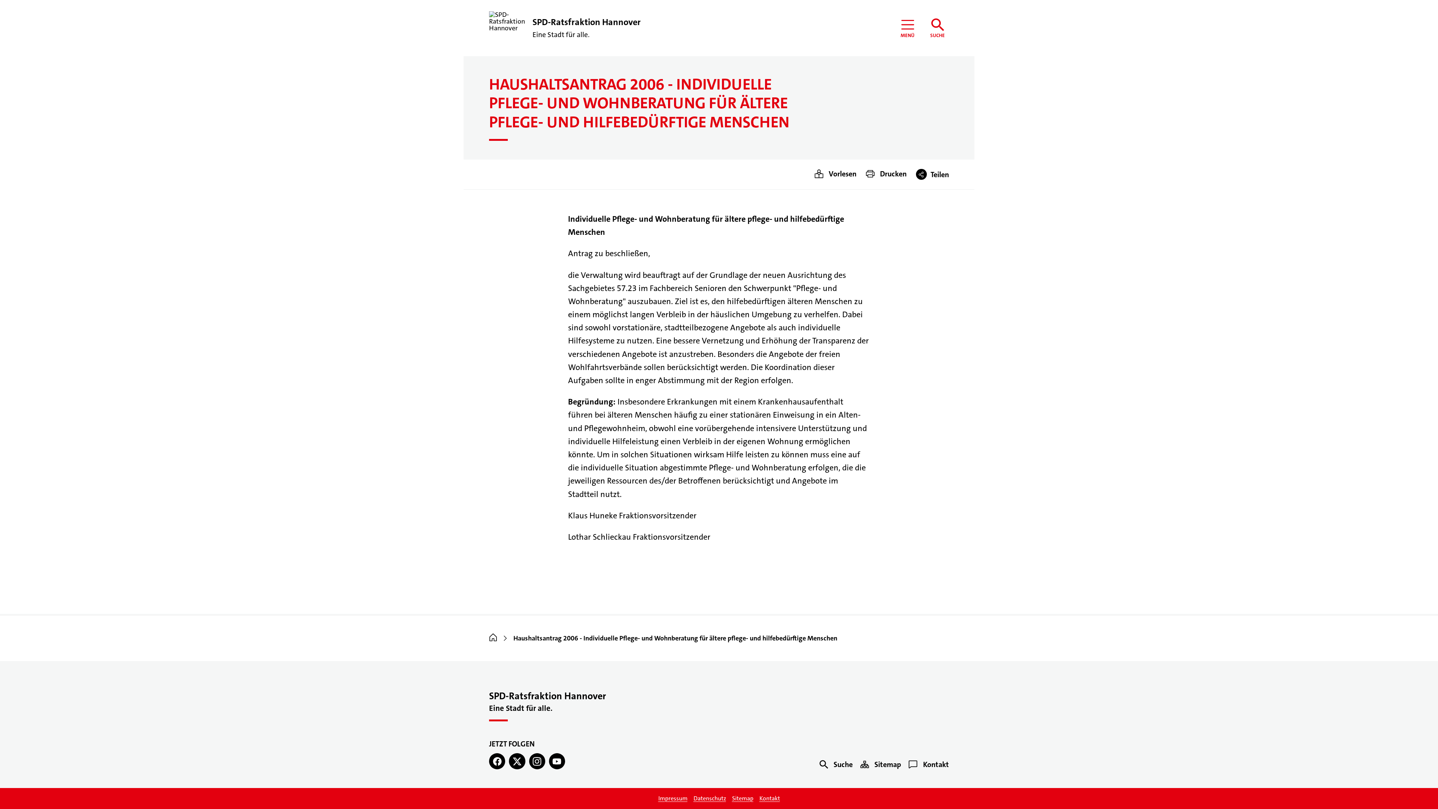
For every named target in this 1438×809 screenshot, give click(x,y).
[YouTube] (557, 761)
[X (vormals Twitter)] (517, 761)
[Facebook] (497, 761)
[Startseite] (493, 638)
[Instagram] (537, 761)
